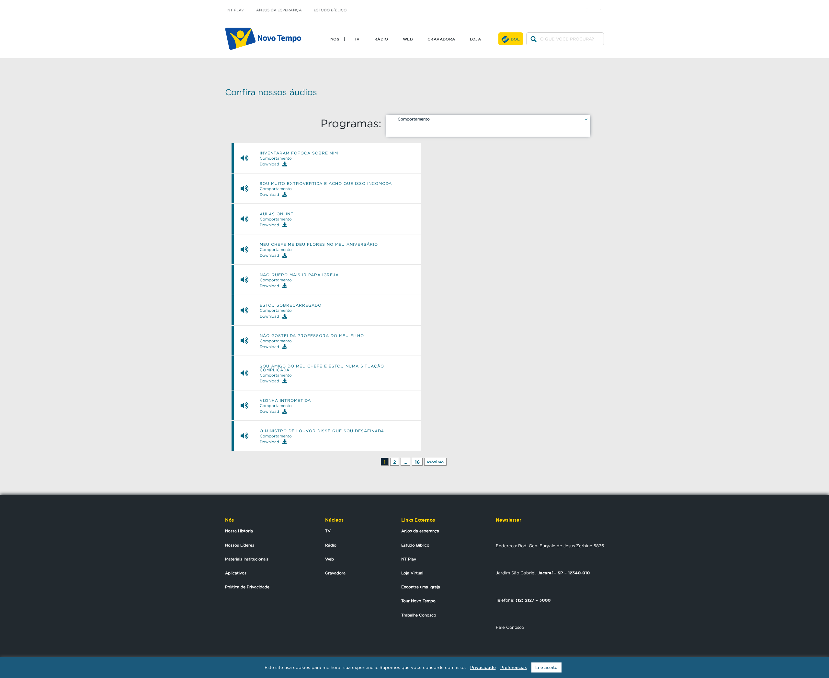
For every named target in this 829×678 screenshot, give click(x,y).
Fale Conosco (510, 627)
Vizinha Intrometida (285, 400)
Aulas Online (276, 214)
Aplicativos (235, 573)
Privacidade (483, 667)
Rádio (381, 39)
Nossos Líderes (239, 545)
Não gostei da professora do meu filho (312, 336)
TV (357, 39)
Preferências (513, 667)
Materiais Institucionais (246, 559)
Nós (334, 39)
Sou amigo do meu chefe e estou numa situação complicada (322, 368)
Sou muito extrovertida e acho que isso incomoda (326, 184)
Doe (515, 39)
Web (408, 39)
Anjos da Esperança (278, 10)
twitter (577, 4)
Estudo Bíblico (329, 10)
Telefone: (523, 600)
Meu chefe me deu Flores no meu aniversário (319, 244)
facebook (589, 4)
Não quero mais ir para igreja (299, 275)
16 (417, 462)
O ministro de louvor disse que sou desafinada (322, 431)
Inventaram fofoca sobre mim (299, 153)
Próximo (435, 461)
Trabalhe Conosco (418, 615)
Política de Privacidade (247, 587)
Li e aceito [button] (546, 667)
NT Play (235, 10)
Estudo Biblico (415, 545)
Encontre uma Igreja (420, 587)
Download (269, 164)
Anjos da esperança (420, 531)
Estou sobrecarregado (291, 305)
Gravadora (441, 39)
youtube (602, 4)
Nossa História (239, 531)
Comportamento (414, 119)
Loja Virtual (412, 573)
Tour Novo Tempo (418, 601)
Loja (475, 39)
